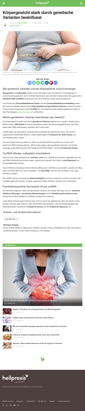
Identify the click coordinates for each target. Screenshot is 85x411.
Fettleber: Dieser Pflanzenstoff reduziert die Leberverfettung (33, 318)
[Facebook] (30, 83)
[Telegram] (42, 83)
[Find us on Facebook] (3, 405)
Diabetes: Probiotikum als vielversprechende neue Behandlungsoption (37, 309)
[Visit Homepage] (42, 3)
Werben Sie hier (8, 401)
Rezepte (52, 401)
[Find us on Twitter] (7, 405)
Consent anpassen (64, 401)
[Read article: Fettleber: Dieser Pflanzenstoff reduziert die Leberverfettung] (7, 320)
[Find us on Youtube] (14, 405)
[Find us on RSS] (18, 405)
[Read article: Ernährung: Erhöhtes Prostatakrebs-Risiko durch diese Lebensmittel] (7, 337)
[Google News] (55, 83)
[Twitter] (34, 83)
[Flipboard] (51, 83)
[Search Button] (81, 3)
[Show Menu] (4, 3)
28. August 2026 (10, 303)
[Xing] (47, 83)
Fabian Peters (22, 23)
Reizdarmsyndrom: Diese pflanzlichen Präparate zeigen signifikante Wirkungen (30, 300)
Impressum (19, 401)
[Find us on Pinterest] (10, 405)
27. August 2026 (19, 329)
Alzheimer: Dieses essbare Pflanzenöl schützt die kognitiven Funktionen (37, 343)
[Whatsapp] (38, 83)
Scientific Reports (25, 112)
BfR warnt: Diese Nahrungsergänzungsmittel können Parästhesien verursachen (40, 326)
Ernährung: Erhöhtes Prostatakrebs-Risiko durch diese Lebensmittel (36, 335)
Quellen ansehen (14, 26)
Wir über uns (42, 401)
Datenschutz (31, 401)
